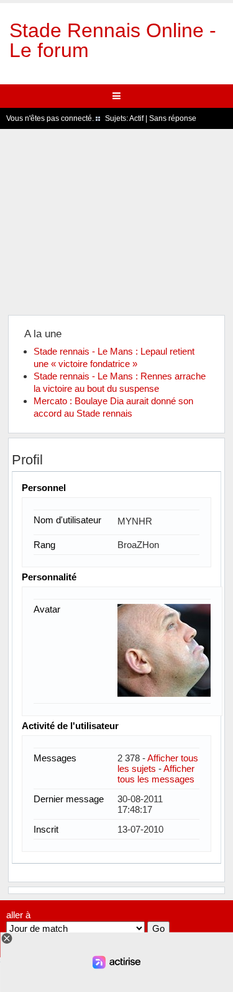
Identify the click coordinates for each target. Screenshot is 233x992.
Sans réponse (172, 118)
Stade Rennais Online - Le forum (112, 40)
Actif (136, 118)
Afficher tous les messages (155, 773)
